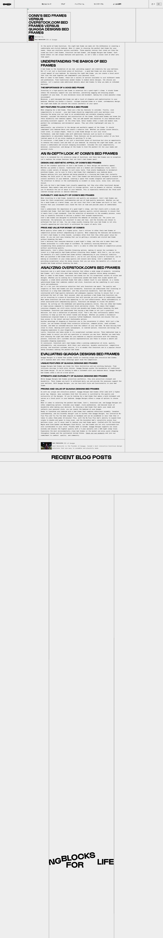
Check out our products (95, 433)
